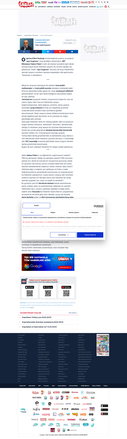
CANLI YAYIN (92, 2)
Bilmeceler (61, 349)
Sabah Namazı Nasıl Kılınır (85, 357)
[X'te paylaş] (36, 51)
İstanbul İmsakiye (22, 349)
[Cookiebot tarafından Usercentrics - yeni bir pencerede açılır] (95, 206)
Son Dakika (42, 6)
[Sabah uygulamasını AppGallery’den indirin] (66, 291)
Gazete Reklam (62, 385)
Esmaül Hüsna (81, 376)
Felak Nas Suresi (62, 357)
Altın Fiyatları (21, 361)
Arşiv (53, 385)
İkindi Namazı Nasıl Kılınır (84, 361)
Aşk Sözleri (61, 366)
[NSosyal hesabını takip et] (102, 2)
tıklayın (32, 307)
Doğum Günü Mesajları (84, 366)
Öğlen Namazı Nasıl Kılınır (84, 359)
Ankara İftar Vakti (22, 354)
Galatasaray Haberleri (43, 352)
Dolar (19, 378)
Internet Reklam (73, 385)
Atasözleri (60, 371)
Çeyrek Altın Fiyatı (22, 364)
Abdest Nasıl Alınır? (63, 369)
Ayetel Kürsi (61, 342)
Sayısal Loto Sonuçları (44, 374)
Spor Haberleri (42, 349)
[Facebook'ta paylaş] (24, 51)
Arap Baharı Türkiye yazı (36, 317)
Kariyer (106, 385)
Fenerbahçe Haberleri (43, 354)
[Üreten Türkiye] (75, 2)
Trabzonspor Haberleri (44, 359)
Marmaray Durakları (83, 369)
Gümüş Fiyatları (22, 376)
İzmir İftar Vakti (21, 357)
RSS (39, 385)
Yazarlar (92, 6)
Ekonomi (57, 6)
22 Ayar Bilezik (21, 374)
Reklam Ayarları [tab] (74, 212)
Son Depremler (42, 347)
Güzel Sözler (61, 347)
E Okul (39, 337)
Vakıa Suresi (81, 335)
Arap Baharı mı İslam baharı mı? (39, 327)
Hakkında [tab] (95, 212)
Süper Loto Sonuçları (43, 369)
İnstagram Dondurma (63, 345)
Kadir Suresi (81, 347)
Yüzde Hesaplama (63, 335)
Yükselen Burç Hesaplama (45, 361)
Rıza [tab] (32, 212)
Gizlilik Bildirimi (85, 385)
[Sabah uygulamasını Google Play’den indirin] (48, 291)
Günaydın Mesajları (83, 364)
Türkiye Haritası (42, 376)
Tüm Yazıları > (73, 313)
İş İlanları (20, 337)
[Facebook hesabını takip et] (96, 2)
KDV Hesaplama (42, 366)
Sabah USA (22, 385)
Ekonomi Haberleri (43, 381)
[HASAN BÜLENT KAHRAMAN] (26, 44)
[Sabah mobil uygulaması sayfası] (24, 281)
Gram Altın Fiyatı (22, 359)
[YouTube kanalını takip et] (107, 2)
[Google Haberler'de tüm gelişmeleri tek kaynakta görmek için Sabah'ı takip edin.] (48, 263)
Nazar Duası (61, 354)
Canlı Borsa (41, 335)
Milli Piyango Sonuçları (44, 371)
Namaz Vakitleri (22, 345)
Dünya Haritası (62, 381)
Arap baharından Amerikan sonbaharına (42, 322)
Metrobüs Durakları (63, 364)
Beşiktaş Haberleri (43, 357)
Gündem (50, 6)
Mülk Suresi (81, 345)
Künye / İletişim (96, 385)
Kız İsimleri (61, 378)
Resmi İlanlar (83, 6)
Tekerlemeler (81, 340)
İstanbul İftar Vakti (22, 352)
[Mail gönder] (72, 51)
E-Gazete (46, 385)
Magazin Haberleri (43, 378)
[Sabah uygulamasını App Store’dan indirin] (30, 291)
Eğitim (69, 6)
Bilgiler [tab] (53, 212)
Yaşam (63, 6)
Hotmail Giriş (61, 361)
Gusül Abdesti (81, 349)
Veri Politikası (21, 335)
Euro (19, 381)
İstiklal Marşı (81, 378)
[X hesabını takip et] (99, 2)
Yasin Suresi (61, 340)
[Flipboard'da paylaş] (60, 51)
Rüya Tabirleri (41, 342)
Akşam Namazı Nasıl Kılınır (85, 354)
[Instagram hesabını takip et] (105, 2)
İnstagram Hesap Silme (64, 352)
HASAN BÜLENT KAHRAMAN (42, 41)
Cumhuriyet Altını (22, 371)
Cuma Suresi (61, 337)
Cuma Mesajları (82, 381)
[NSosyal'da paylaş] (48, 51)
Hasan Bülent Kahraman (31, 35)
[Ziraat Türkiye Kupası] (105, 6)
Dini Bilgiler (81, 374)
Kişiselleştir (62, 235)
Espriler (80, 337)
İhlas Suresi (81, 342)
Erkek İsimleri (61, 374)
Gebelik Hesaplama (43, 364)
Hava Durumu (41, 345)
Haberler (19, 35)
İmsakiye (20, 347)
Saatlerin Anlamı (82, 371)
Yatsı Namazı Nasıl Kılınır (84, 352)
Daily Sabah (32, 385)
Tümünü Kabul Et (90, 235)
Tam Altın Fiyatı (22, 369)
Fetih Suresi (61, 359)
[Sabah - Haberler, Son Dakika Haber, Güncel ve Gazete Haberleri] (26, 4)
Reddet (36, 205)
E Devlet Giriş (41, 340)
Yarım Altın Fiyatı (22, 366)
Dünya (74, 6)
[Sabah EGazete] (103, 358)
